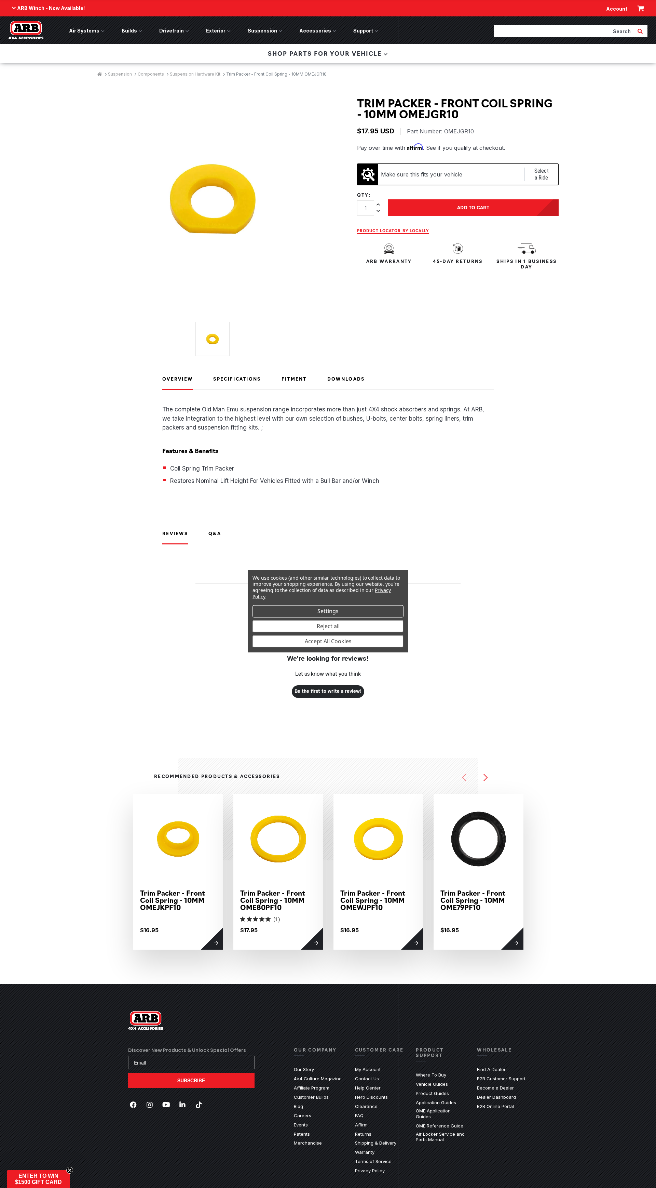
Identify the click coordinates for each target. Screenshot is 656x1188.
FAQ (359, 1115)
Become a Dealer (495, 1088)
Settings (328, 611)
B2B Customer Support (501, 1078)
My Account (368, 1069)
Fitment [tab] (294, 378)
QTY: (364, 195)
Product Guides (432, 1093)
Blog (298, 1106)
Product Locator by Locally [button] (393, 230)
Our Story (304, 1069)
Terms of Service (373, 1161)
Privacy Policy (370, 1170)
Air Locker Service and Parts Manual (441, 1137)
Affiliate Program (311, 1088)
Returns (363, 1134)
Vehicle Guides (432, 1084)
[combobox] (564, 31)
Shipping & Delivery (375, 1143)
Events (301, 1124)
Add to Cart (473, 207)
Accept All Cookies (328, 641)
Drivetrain (171, 31)
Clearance (366, 1106)
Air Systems (84, 31)
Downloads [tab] (346, 378)
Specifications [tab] (237, 378)
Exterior (216, 31)
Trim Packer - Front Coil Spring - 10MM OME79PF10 (473, 900)
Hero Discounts (371, 1097)
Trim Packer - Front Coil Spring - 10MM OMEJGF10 (573, 900)
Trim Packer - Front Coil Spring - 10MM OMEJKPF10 (172, 900)
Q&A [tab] (214, 533)
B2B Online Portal (495, 1106)
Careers (302, 1115)
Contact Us (367, 1078)
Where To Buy (431, 1075)
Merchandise (308, 1143)
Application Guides (436, 1102)
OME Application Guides (441, 1113)
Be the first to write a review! (328, 691)
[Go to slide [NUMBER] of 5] (464, 777)
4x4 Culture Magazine (318, 1078)
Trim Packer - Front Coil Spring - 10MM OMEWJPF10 (373, 900)
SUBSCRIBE (191, 1080)
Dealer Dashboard (496, 1097)
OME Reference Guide (439, 1125)
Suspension (262, 31)
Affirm (361, 1124)
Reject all (328, 626)
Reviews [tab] (175, 533)
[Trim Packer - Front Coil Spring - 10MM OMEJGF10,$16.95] (579, 839)
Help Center (368, 1088)
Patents (302, 1134)
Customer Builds (311, 1097)
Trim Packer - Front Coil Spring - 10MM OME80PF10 (272, 900)
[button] (38, 1179)
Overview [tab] (177, 378)
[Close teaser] (69, 1170)
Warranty (364, 1152)
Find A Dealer (491, 1069)
